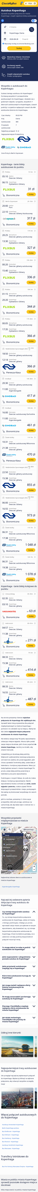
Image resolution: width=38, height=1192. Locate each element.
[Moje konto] (21, 3)
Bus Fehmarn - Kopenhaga (10, 1135)
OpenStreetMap (26, 873)
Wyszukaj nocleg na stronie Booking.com (19, 44)
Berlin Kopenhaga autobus (10, 1128)
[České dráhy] (8, 147)
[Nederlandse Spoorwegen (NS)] (24, 139)
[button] (25, 848)
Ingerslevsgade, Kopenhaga (11, 887)
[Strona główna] (9, 3)
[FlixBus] (8, 139)
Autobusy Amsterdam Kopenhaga (13, 1125)
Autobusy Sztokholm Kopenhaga (12, 1145)
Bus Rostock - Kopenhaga (10, 1142)
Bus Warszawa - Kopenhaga (10, 1148)
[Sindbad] (24, 147)
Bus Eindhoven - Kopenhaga (11, 1131)
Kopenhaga (29, 830)
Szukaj (31, 194)
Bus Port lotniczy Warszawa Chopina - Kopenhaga (17, 1166)
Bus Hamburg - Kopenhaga (10, 1138)
